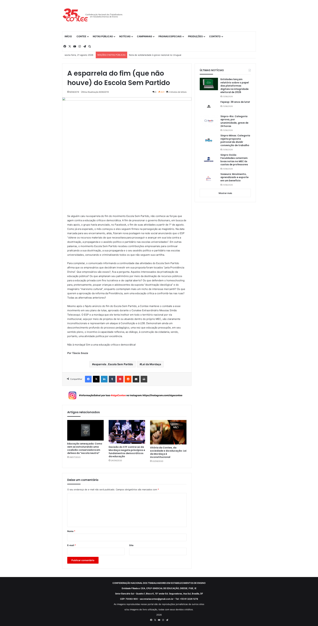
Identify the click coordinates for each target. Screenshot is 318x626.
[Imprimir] (144, 379)
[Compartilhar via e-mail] (136, 379)
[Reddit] (128, 379)
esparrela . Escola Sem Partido (113, 364)
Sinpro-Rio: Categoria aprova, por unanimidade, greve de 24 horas (234, 121)
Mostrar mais (225, 193)
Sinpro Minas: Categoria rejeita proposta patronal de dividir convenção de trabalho (235, 140)
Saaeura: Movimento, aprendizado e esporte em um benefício (234, 177)
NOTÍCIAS (125, 36)
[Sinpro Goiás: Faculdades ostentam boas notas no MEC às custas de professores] (209, 159)
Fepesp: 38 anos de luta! (235, 102)
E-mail (71, 545)
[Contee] (92, 15)
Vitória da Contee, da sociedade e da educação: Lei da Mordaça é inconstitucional (168, 452)
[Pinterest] (120, 379)
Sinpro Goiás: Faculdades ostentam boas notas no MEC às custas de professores (234, 159)
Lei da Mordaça (151, 364)
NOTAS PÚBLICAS (103, 36)
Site (131, 545)
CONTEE (81, 36)
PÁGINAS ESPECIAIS (170, 36)
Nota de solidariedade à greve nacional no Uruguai (155, 55)
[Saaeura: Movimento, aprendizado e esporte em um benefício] (209, 179)
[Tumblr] (112, 379)
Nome (71, 531)
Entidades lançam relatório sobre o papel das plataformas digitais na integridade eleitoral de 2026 (234, 86)
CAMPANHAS (144, 36)
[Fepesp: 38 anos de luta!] (209, 106)
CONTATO (215, 36)
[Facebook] (88, 379)
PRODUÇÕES (195, 36)
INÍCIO (68, 36)
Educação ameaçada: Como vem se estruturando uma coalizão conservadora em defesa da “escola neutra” (84, 448)
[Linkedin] (104, 379)
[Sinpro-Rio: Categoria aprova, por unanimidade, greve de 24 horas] (209, 121)
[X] (96, 379)
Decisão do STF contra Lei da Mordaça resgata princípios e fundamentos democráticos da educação (127, 451)
